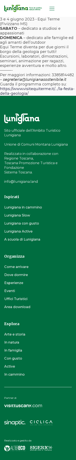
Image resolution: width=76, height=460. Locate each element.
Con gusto (13, 358)
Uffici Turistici (15, 299)
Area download (17, 307)
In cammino (14, 374)
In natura (11, 342)
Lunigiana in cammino (23, 207)
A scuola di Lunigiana (22, 239)
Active (9, 366)
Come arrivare (16, 267)
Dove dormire (16, 275)
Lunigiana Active (18, 231)
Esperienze (13, 283)
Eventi (9, 291)
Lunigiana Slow (17, 215)
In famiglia (13, 350)
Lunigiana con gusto (21, 223)
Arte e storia (14, 334)
